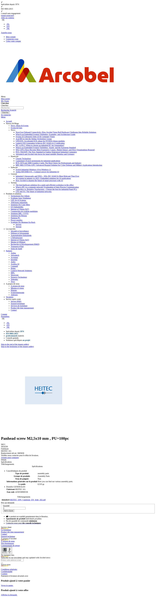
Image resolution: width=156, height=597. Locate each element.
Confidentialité (6, 572)
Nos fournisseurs (7, 543)
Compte (4, 314)
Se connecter (6, 115)
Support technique (8, 536)
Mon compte (11, 37)
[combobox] (12, 108)
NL (8, 24)
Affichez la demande (9, 595)
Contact (4, 534)
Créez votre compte (13, 41)
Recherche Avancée (8, 110)
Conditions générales (9, 569)
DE (8, 28)
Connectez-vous (12, 39)
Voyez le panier (7, 585)
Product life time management (12, 532)
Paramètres (5, 316)
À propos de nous (8, 541)
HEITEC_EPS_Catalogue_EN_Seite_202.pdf (28, 500)
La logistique (6, 530)
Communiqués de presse (10, 546)
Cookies (4, 574)
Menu (3, 117)
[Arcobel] (60, 97)
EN (8, 26)
